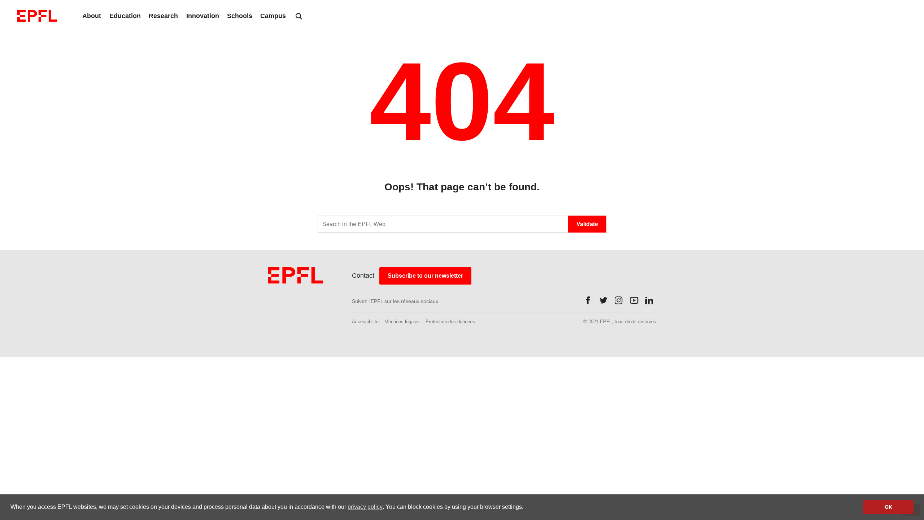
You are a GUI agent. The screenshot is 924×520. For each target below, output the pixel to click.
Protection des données (450, 321)
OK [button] (888, 507)
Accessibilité (365, 321)
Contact (363, 275)
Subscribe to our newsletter (425, 276)
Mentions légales (402, 321)
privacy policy (365, 507)
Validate (587, 224)
